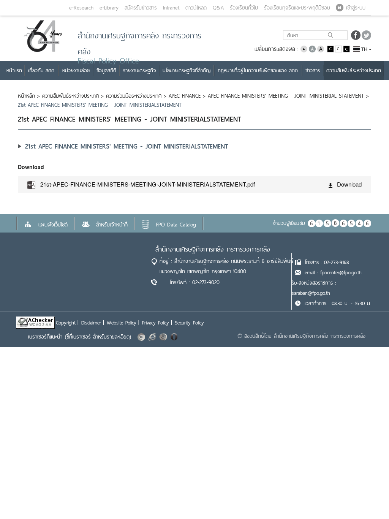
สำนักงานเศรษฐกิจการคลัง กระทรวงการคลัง (212, 249)
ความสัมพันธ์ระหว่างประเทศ (70, 95)
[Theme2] (339, 48)
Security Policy (189, 322)
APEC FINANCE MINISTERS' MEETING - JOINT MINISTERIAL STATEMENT (286, 95)
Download (349, 184)
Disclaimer (91, 322)
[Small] (304, 48)
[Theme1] (331, 48)
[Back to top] (368, 498)
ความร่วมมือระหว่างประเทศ (133, 95)
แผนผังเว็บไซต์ (53, 224)
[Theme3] (346, 48)
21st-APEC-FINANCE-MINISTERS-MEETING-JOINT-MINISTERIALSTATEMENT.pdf (147, 184)
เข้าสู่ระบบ (355, 7)
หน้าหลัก (26, 95)
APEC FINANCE (185, 95)
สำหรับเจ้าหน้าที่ (112, 224)
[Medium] (312, 48)
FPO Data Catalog (176, 224)
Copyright (66, 322)
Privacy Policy (155, 322)
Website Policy (121, 322)
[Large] (320, 48)
